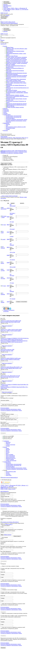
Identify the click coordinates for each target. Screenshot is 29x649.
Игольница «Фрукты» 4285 (7, 350)
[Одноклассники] (6, 308)
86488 (8, 255)
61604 (8, 269)
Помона (7, 15)
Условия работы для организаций (13, 464)
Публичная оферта (5, 408)
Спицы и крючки (10, 459)
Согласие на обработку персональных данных (11, 410)
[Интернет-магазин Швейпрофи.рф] (9, 477)
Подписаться (3, 508)
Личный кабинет (7, 3)
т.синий (11, 236)
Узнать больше (4, 136)
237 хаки (12, 221)
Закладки (5, 4)
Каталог (5, 447)
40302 (8, 208)
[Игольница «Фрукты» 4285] (7, 349)
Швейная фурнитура (10, 458)
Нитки (7, 450)
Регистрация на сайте (11, 471)
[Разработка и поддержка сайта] (10, 522)
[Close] (1, 393)
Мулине (8, 452)
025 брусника (12, 275)
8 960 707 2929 (4, 21)
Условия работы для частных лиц (13, 465)
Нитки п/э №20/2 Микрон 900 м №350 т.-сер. (11, 368)
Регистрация (6, 1)
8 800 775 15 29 (4, 13)
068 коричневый (12, 205)
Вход (2, 534)
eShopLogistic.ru (8, 524)
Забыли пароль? (7, 534)
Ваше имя (3, 415)
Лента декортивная (10, 455)
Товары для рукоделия (11, 460)
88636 (8, 224)
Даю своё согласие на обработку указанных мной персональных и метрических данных (13, 405)
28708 (8, 301)
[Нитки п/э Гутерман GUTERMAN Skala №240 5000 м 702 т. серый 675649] (14, 385)
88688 (8, 239)
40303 (8, 293)
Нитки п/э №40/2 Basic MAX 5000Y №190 (10, 322)
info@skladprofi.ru (7, 5)
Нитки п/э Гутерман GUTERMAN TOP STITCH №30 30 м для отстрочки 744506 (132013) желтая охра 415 (14, 341)
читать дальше (4, 195)
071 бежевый (12, 291)
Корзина (2, 40)
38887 (8, 216)
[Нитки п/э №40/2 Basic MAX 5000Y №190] (11, 320)
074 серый (12, 229)
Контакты (8, 442)
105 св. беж (12, 252)
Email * (2, 538)
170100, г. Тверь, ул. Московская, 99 (15, 8)
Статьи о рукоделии (10, 444)
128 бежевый (12, 244)
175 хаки (12, 282)
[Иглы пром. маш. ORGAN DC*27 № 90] (10, 375)
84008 (8, 262)
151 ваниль (12, 259)
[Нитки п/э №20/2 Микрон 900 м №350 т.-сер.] (11, 367)
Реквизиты (8, 463)
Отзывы (8, 445)
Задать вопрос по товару (6, 163)
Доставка (8, 474)
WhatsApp (5, 7)
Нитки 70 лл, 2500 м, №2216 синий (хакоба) (11, 330)
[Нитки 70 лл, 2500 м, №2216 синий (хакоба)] (11, 329)
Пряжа (7, 448)
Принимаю (3, 647)
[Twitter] (10, 308)
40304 (8, 232)
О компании (6, 441)
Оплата (7, 472)
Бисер (7, 453)
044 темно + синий (12, 214)
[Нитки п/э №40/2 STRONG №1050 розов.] (11, 358)
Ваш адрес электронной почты (8, 418)
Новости (8, 443)
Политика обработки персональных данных (11, 409)
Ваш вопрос (3, 422)
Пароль (2, 532)
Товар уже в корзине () (7, 325)
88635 (8, 247)
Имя (1, 548)
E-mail (2, 526)
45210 (8, 277)
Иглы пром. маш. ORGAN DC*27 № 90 (10, 377)
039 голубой (12, 267)
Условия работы (7, 461)
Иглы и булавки (9, 454)
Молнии (8, 449)
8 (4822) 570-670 (11, 21)
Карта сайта (8, 475)
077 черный (12, 298)
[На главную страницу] (9, 23)
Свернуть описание (13, 195)
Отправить (3, 412)
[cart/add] (16, 240)
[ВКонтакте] (4, 308)
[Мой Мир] (8, 308)
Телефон (2, 574)
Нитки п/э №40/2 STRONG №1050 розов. (10, 359)
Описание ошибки (5, 400)
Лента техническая (10, 456)
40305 (8, 285)
